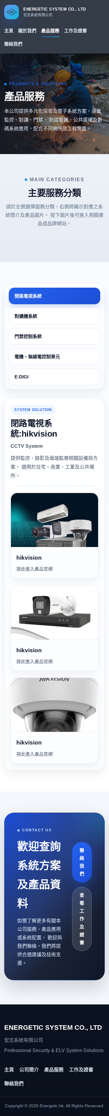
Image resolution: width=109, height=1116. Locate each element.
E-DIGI (21, 376)
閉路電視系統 (28, 296)
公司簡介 (29, 1069)
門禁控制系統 (28, 336)
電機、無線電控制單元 (37, 356)
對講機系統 (26, 316)
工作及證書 (75, 30)
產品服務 (50, 30)
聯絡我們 (13, 43)
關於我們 (27, 30)
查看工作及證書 (82, 919)
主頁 (8, 30)
